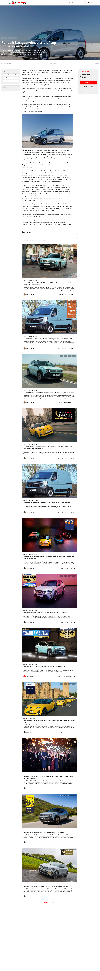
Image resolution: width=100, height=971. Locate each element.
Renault (4, 38)
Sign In (90, 2)
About (68, 2)
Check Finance (88, 82)
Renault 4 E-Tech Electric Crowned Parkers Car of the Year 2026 (44, 666)
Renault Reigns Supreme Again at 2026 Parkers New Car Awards (45, 612)
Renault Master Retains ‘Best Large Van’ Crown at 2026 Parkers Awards (47, 503)
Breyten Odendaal (7, 63)
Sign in (34, 236)
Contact (79, 2)
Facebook (7, 74)
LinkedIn (7, 77)
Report (11, 80)
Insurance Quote (88, 86)
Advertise (73, 2)
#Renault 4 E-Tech (71, 402)
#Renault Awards (72, 294)
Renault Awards (12, 38)
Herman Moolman (30, 676)
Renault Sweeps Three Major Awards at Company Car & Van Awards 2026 (47, 339)
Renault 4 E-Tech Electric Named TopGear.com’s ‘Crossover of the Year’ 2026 (48, 393)
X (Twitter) (15, 74)
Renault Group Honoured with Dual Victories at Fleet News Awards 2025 (47, 886)
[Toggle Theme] (85, 2)
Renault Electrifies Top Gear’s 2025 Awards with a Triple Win (43, 832)
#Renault (66, 294)
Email (15, 77)
